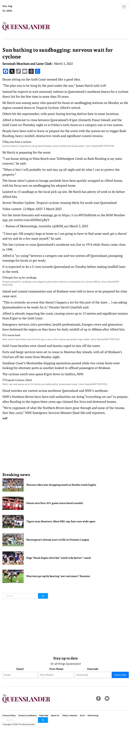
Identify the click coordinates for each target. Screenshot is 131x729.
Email (19, 668)
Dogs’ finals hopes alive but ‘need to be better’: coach (58, 557)
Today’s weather (69, 715)
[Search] (43, 596)
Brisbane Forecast (29, 11)
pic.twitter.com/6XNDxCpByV (29, 220)
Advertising (92, 715)
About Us (55, 715)
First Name (56, 668)
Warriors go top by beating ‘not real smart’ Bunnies (58, 576)
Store (82, 715)
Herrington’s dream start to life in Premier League (57, 539)
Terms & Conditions (27, 715)
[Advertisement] (65, 446)
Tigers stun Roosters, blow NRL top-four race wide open (60, 521)
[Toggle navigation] (124, 7)
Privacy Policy (9, 715)
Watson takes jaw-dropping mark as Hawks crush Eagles (61, 484)
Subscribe (120, 675)
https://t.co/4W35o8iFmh (79, 215)
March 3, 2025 (78, 226)
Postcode (92, 668)
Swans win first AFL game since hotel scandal (54, 503)
